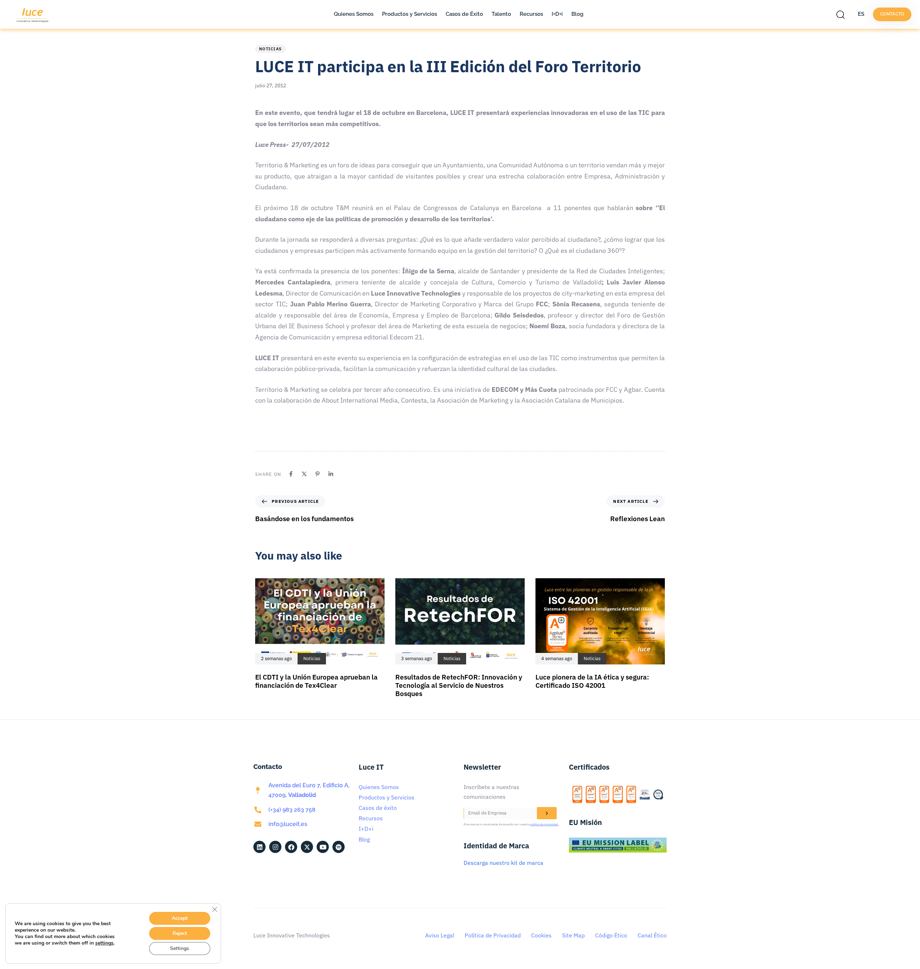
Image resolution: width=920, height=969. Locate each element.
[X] (304, 474)
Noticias (270, 48)
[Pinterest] (317, 474)
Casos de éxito (378, 807)
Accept (180, 918)
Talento (501, 14)
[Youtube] (323, 847)
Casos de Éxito (464, 14)
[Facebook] (291, 474)
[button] (842, 14)
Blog (577, 14)
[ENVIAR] (547, 813)
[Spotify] (338, 847)
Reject (179, 933)
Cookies (541, 935)
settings (104, 943)
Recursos (531, 14)
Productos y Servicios (409, 14)
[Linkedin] (331, 474)
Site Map (573, 935)
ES (861, 14)
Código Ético (611, 935)
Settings (179, 948)
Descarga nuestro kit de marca (503, 862)
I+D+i (557, 14)
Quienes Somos (353, 14)
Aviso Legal (439, 935)
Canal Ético (652, 935)
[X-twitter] (307, 847)
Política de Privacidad (493, 935)
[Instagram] (275, 847)
